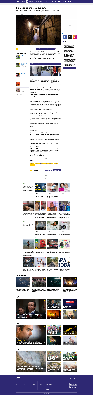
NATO (37, 163)
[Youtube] (76, 378)
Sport (17, 383)
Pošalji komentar (57, 170)
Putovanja (25, 383)
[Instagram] (75, 37)
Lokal (33, 385)
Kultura (25, 384)
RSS (46, 388)
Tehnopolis (33, 383)
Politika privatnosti (49, 385)
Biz (16, 384)
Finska (46, 163)
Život (17, 385)
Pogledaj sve (69, 67)
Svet (17, 14)
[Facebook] (65, 37)
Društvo (23, 88)
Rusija (33, 163)
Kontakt (47, 389)
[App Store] (73, 387)
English (41, 384)
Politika (18, 312)
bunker (56, 163)
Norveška (51, 163)
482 (19, 55)
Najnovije (23, 1)
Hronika (18, 364)
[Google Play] (73, 384)
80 (19, 63)
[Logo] (17, 1)
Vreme (41, 385)
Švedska (41, 163)
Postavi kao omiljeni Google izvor (43, 48)
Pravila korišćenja (49, 384)
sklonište (33, 165)
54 (19, 73)
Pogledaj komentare (48, 170)
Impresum (47, 383)
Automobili (33, 384)
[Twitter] (70, 37)
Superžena (25, 385)
